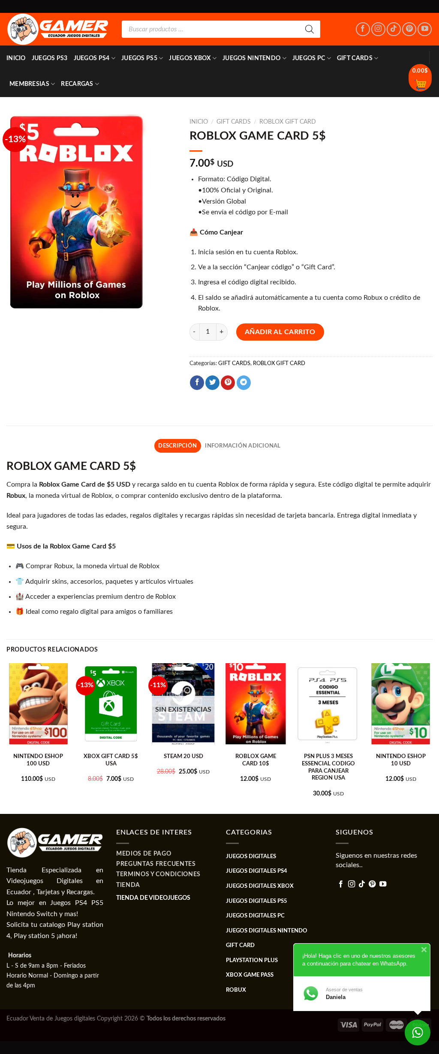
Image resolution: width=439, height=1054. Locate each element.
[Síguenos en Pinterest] (409, 29)
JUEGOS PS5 (139, 58)
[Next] (432, 737)
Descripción (177, 445)
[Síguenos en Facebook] (363, 29)
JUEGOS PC (308, 58)
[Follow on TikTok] (394, 29)
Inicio (16, 58)
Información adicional (242, 445)
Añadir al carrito (280, 332)
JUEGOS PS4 (92, 58)
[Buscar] (309, 29)
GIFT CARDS (355, 58)
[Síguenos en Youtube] (425, 29)
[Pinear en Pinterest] (228, 382)
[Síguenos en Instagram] (378, 29)
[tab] (177, 446)
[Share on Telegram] (244, 382)
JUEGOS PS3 (50, 58)
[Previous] (6, 737)
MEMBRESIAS (29, 84)
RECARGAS (77, 84)
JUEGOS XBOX (189, 58)
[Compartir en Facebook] (197, 382)
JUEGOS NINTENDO (251, 58)
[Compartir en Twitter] (212, 382)
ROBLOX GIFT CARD (287, 122)
